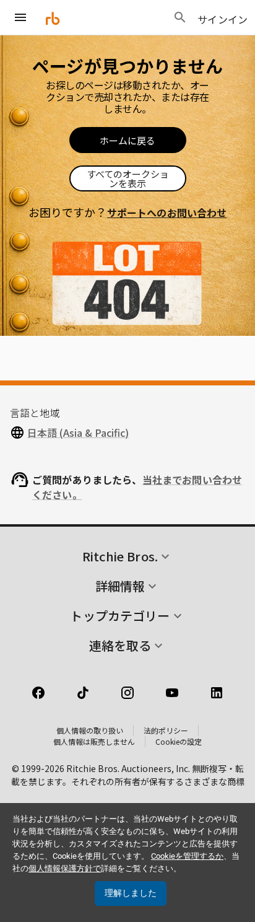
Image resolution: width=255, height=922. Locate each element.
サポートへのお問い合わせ (167, 212)
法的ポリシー (166, 730)
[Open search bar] (180, 17)
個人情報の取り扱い (89, 730)
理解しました (131, 893)
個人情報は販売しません (94, 741)
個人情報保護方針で (64, 868)
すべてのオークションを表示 (128, 178)
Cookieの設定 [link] (178, 741)
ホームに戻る (127, 140)
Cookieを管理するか (187, 856)
